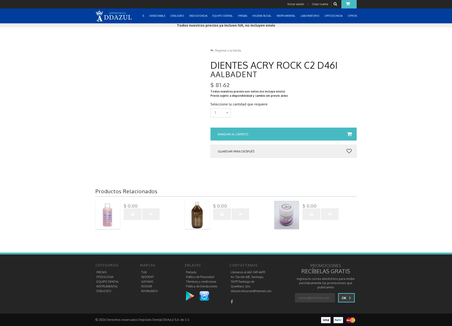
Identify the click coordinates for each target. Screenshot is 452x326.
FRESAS (102, 272)
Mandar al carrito (233, 134)
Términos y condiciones (201, 281)
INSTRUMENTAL (107, 286)
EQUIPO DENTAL (108, 281)
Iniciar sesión (295, 4)
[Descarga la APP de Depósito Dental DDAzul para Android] (192, 296)
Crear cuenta (320, 4)
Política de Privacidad (200, 277)
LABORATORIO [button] (310, 15)
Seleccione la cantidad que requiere (239, 104)
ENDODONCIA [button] (198, 15)
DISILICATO (104, 291)
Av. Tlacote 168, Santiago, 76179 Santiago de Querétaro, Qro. (247, 281)
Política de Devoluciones (201, 286)
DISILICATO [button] (177, 15)
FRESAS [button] (243, 15)
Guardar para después (236, 151)
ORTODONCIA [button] (333, 15)
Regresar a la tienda (228, 50)
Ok (344, 298)
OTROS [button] (353, 15)
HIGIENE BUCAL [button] (262, 15)
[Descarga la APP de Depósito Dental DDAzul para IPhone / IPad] (204, 296)
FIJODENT (147, 277)
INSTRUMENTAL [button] (286, 15)
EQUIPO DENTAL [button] (223, 15)
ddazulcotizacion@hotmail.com (251, 291)
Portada (191, 272)
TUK (144, 272)
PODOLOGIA (105, 277)
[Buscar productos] (336, 4)
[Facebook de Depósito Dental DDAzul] (232, 301)
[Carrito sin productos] (349, 4)
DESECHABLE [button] (157, 15)
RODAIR (146, 286)
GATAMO (147, 281)
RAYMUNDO (149, 291)
